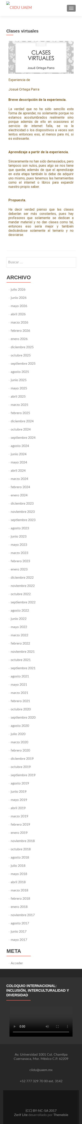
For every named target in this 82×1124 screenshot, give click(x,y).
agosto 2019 (20, 783)
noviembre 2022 (23, 586)
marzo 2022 (19, 635)
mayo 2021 (19, 684)
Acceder (17, 963)
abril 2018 (18, 882)
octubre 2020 (21, 709)
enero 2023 (19, 569)
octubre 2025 (21, 355)
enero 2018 (19, 907)
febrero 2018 (20, 898)
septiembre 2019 (23, 775)
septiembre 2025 (23, 363)
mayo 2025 (19, 388)
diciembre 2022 (22, 577)
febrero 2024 (20, 487)
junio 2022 (18, 618)
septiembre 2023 (23, 520)
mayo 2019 (19, 800)
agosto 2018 (20, 857)
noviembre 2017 (23, 915)
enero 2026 (19, 339)
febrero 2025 (20, 413)
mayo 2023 (19, 544)
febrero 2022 (20, 643)
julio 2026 (18, 289)
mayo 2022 (19, 627)
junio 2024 (18, 454)
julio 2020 (18, 734)
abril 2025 (18, 396)
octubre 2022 (21, 594)
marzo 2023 (19, 553)
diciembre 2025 (22, 347)
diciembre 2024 (22, 421)
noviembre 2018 (23, 841)
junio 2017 (18, 931)
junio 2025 (18, 380)
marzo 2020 (19, 742)
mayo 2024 (19, 462)
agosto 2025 (20, 372)
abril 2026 (18, 314)
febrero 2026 (20, 330)
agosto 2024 (20, 446)
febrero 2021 (20, 701)
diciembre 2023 (22, 503)
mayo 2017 (19, 939)
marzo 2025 (19, 404)
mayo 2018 (19, 874)
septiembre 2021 (23, 668)
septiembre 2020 (23, 717)
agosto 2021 (20, 676)
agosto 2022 (20, 610)
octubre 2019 (21, 767)
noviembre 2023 (23, 511)
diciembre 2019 (22, 758)
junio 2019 (18, 791)
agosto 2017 (20, 923)
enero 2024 (19, 495)
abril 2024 (18, 470)
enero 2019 (19, 832)
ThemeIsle (60, 1115)
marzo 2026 (19, 322)
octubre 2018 (21, 849)
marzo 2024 (19, 479)
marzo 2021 (19, 693)
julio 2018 (18, 865)
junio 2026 (18, 297)
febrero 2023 (20, 561)
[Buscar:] (41, 262)
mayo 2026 (19, 306)
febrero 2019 (20, 824)
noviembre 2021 (23, 651)
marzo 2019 (19, 816)
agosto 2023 (20, 528)
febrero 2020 (20, 750)
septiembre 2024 (23, 437)
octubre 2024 (21, 429)
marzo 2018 (19, 890)
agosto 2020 (20, 725)
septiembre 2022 (23, 602)
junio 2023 (18, 536)
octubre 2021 (21, 660)
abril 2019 (18, 808)
